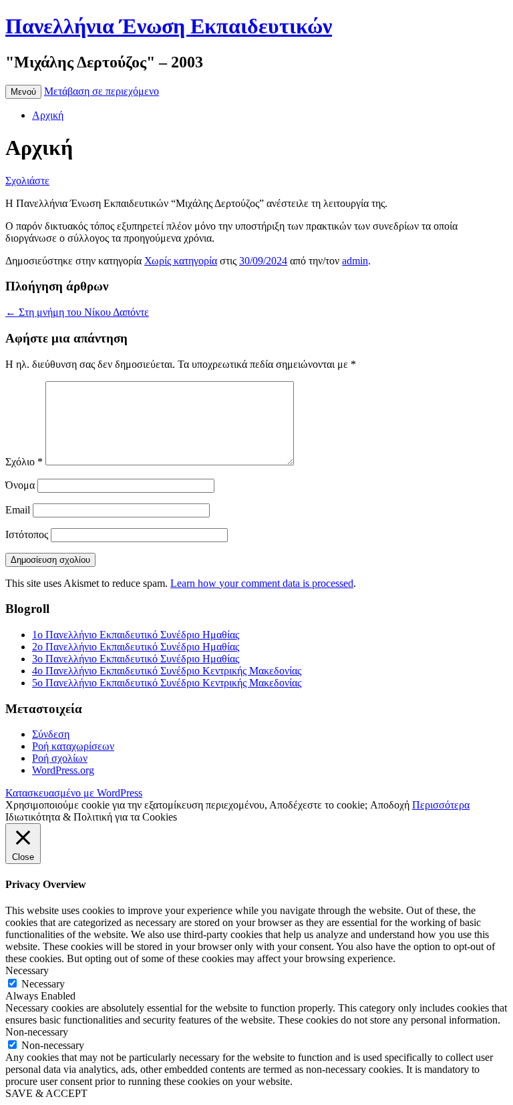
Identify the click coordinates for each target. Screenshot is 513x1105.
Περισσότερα (441, 805)
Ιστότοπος (26, 534)
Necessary (43, 983)
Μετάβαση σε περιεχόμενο (101, 91)
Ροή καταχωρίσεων (73, 746)
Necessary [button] (27, 970)
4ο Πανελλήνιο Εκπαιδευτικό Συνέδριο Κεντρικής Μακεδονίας (166, 670)
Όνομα (20, 485)
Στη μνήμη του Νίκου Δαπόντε (77, 312)
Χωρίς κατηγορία (180, 260)
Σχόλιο (24, 461)
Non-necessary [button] (36, 1032)
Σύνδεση (50, 734)
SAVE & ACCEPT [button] (46, 1093)
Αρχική (47, 115)
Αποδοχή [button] (389, 805)
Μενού (23, 92)
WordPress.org (63, 770)
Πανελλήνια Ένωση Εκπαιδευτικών (168, 26)
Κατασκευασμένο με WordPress (73, 793)
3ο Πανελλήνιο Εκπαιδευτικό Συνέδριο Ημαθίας (135, 658)
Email (17, 509)
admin (355, 260)
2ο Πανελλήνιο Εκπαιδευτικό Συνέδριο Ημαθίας (135, 646)
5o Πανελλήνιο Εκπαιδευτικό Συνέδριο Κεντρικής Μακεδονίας (166, 682)
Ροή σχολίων (60, 758)
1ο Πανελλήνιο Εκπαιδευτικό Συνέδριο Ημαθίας (135, 634)
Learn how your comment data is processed (261, 583)
